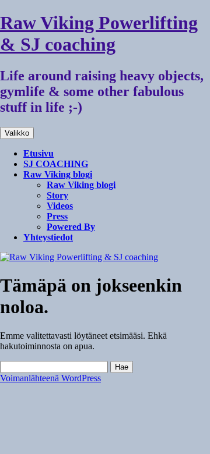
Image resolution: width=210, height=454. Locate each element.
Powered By (71, 227)
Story (57, 195)
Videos (60, 206)
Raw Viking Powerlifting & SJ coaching (99, 33)
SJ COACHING (55, 164)
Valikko (17, 133)
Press (57, 216)
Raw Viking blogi (57, 174)
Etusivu (38, 153)
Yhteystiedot (48, 237)
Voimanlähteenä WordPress (50, 378)
